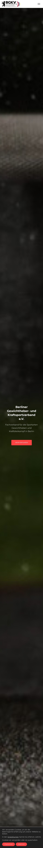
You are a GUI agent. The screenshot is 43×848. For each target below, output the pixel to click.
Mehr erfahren (21, 442)
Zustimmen (8, 844)
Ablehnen (21, 844)
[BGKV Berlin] (12, 4)
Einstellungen (13, 837)
